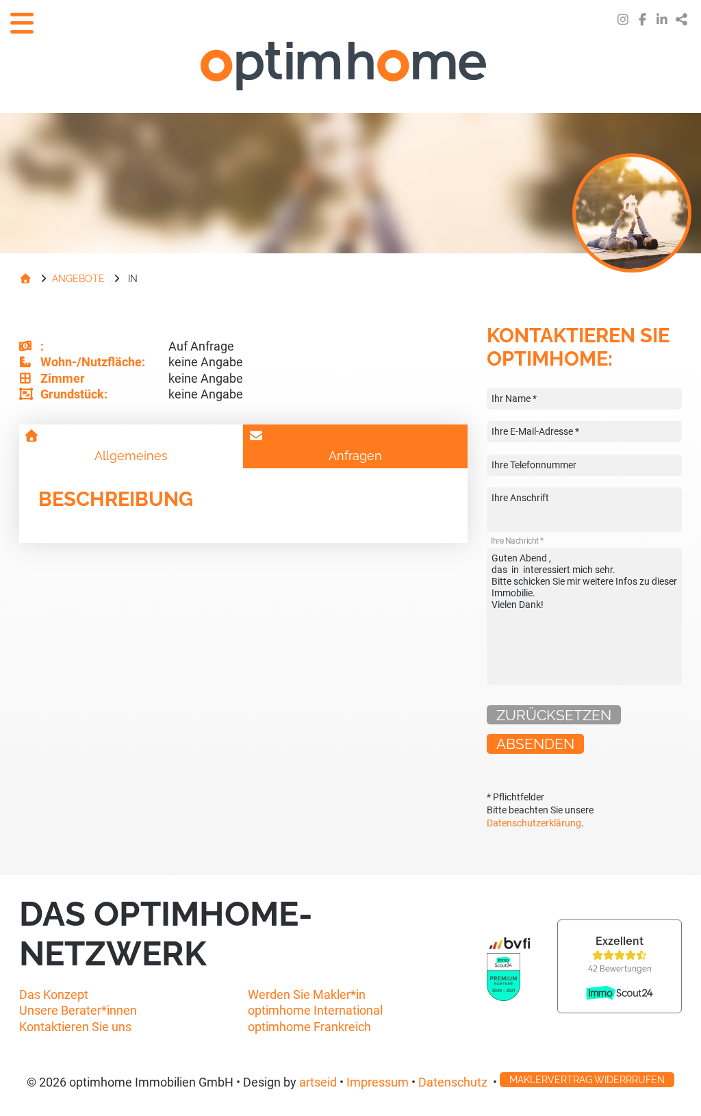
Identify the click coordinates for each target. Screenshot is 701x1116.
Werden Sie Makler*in (307, 994)
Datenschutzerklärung (534, 823)
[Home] (25, 278)
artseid (318, 1083)
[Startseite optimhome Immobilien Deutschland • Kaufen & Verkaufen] (350, 67)
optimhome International (315, 1010)
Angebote (78, 278)
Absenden (535, 743)
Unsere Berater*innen (78, 1010)
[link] (623, 19)
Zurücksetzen (553, 715)
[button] (682, 19)
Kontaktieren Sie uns (75, 1026)
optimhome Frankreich (309, 1026)
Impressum (377, 1083)
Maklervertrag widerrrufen (587, 1079)
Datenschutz (452, 1083)
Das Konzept (53, 994)
